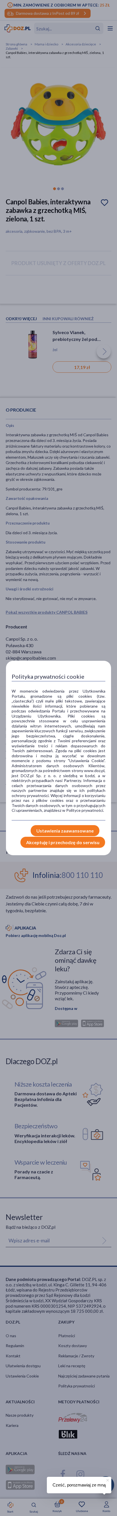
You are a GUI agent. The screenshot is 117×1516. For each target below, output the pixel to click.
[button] (107, 1479)
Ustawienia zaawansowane (65, 830)
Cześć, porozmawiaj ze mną (79, 1485)
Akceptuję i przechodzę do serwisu (62, 842)
